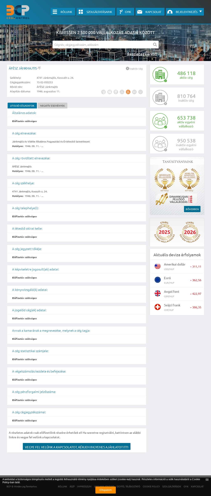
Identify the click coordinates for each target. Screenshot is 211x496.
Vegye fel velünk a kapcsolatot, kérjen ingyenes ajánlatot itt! (76, 447)
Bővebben (192, 209)
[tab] (22, 105)
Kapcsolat (153, 12)
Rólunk (66, 12)
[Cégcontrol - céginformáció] (18, 12)
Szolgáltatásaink (99, 12)
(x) (207, 479)
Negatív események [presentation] (52, 105)
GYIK (128, 12)
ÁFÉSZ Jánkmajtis (23, 68)
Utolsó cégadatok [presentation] (22, 105)
